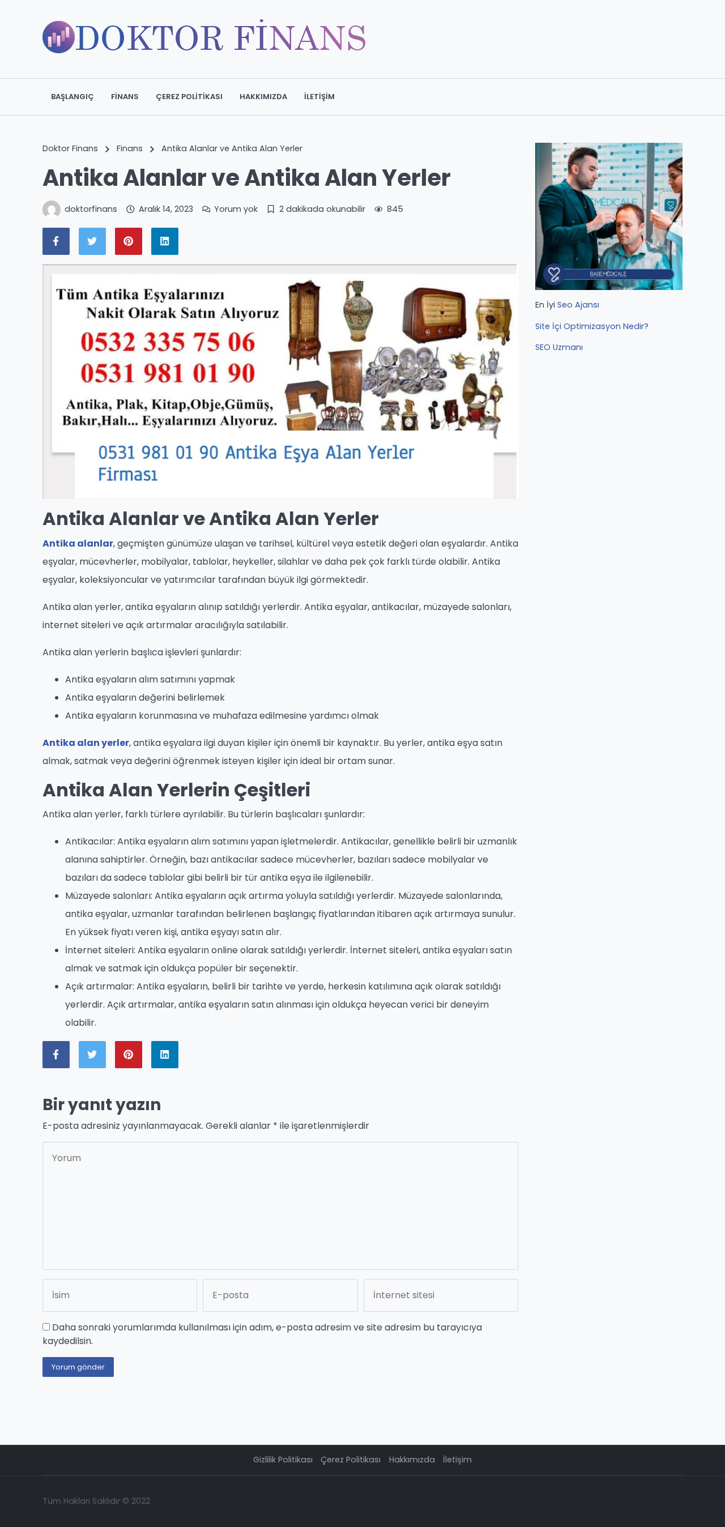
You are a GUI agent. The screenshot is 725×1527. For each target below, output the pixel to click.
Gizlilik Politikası (283, 1459)
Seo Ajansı (578, 304)
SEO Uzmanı (559, 347)
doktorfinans (91, 209)
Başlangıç (72, 96)
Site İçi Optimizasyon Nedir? (592, 326)
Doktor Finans (70, 148)
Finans (125, 96)
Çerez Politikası (189, 96)
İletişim (319, 96)
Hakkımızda (263, 96)
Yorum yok (236, 209)
